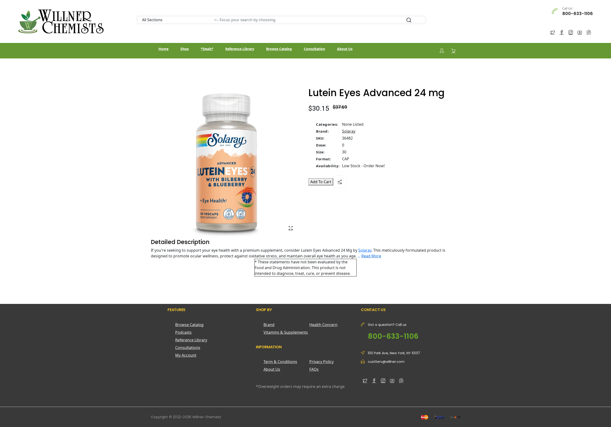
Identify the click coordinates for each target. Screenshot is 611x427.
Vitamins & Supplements (285, 332)
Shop (184, 49)
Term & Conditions (280, 361)
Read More (371, 256)
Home (163, 49)
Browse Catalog (279, 49)
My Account (185, 355)
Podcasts (183, 332)
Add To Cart (320, 181)
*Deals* (207, 49)
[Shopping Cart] (453, 50)
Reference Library (239, 49)
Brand (268, 324)
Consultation (314, 49)
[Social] (339, 182)
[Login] (442, 50)
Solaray (348, 131)
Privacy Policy (321, 361)
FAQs (314, 369)
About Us (345, 49)
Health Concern (323, 324)
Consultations (187, 347)
